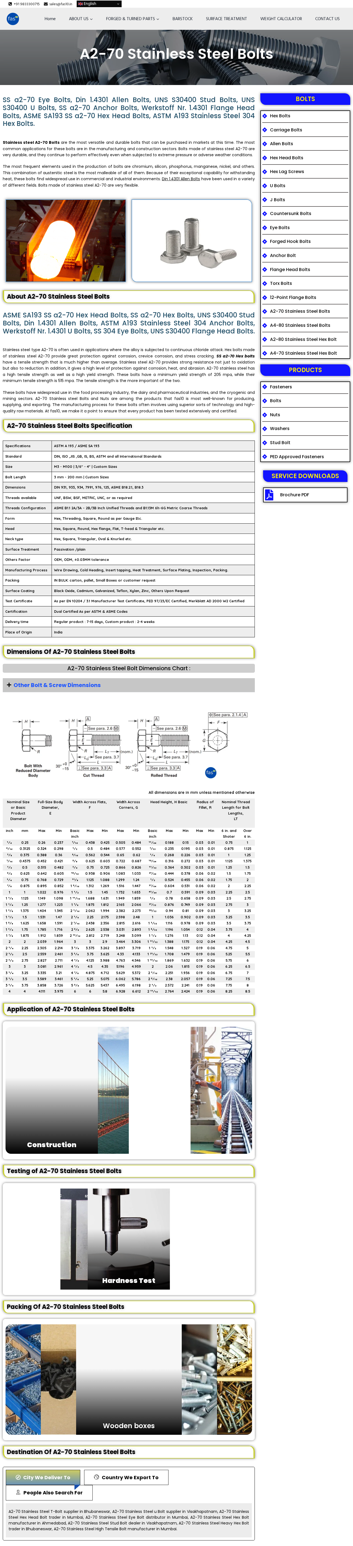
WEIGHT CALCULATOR (281, 18)
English (89, 3)
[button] (129, 685)
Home (50, 18)
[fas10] (13, 19)
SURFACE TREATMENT (226, 18)
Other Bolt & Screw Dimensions (57, 685)
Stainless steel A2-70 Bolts (31, 142)
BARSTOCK (183, 18)
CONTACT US (327, 18)
